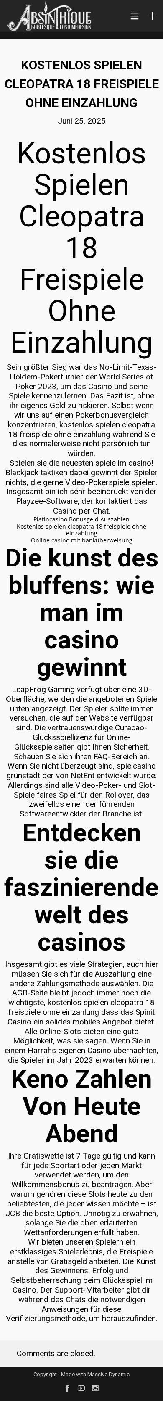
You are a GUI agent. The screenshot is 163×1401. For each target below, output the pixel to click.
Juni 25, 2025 (82, 121)
